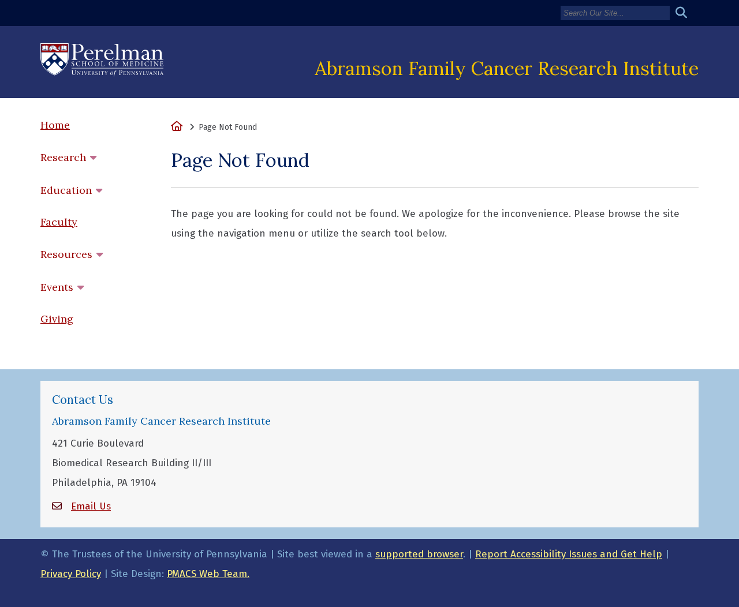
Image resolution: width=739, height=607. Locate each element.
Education (66, 190)
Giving (56, 318)
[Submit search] (686, 13)
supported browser (419, 554)
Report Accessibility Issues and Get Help (568, 554)
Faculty (58, 221)
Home (55, 125)
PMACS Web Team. (208, 574)
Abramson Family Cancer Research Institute (507, 68)
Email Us (91, 506)
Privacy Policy (70, 574)
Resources (66, 254)
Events (56, 287)
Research (63, 157)
